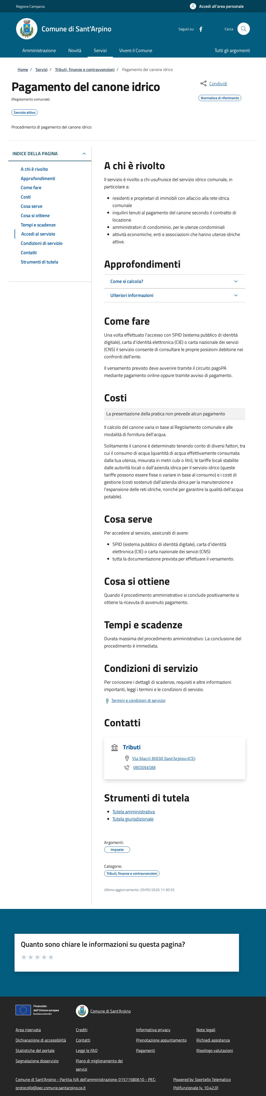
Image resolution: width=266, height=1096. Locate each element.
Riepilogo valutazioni (214, 1050)
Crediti (82, 1030)
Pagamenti (145, 1050)
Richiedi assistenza (213, 1040)
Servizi (42, 69)
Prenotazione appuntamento (161, 1040)
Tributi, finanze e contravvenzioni (85, 69)
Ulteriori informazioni (131, 295)
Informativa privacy (153, 1030)
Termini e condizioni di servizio (138, 700)
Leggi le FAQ (87, 1050)
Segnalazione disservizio (37, 1061)
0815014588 (144, 767)
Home (23, 69)
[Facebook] (199, 28)
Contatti (83, 1040)
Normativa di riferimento (220, 97)
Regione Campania (30, 6)
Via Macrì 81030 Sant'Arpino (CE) (163, 758)
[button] (217, 6)
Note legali (205, 1030)
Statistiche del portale (35, 1050)
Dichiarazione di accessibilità (41, 1040)
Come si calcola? (126, 281)
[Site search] (243, 29)
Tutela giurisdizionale (133, 818)
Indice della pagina (35, 153)
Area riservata (28, 1030)
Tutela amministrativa (133, 811)
